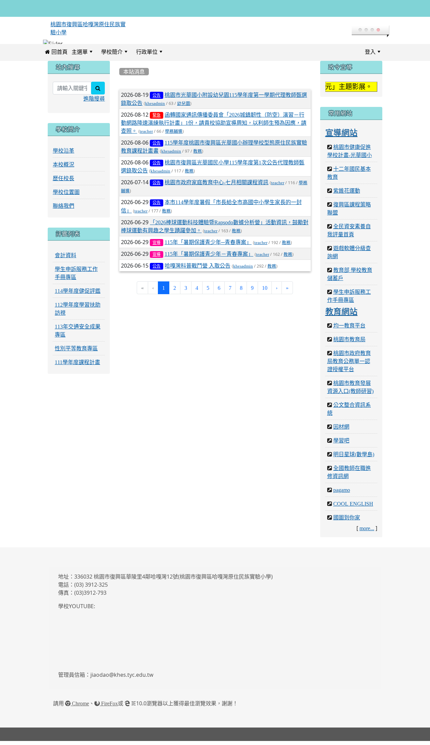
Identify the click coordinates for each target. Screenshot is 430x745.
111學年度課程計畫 (77, 365)
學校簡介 (112, 55)
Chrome (80, 707)
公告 (157, 99)
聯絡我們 (63, 209)
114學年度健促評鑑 (77, 294)
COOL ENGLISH (353, 507)
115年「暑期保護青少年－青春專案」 (209, 257)
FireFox (109, 707)
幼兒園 (183, 107)
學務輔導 (173, 135)
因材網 (341, 430)
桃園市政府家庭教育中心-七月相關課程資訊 (216, 186)
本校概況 (63, 168)
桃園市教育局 (349, 343)
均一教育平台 (349, 329)
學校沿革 (63, 154)
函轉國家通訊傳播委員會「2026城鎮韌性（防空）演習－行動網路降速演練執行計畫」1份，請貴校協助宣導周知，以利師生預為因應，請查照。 (213, 126)
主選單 (80, 55)
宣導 (157, 246)
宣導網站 (341, 136)
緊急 (157, 119)
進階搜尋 (94, 102)
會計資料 (65, 259)
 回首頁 (56, 55)
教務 (197, 155)
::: (172, 55)
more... (366, 532)
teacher (146, 135)
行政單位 (147, 55)
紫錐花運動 (346, 194)
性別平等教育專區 (76, 352)
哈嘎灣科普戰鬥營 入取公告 (197, 269)
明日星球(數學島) (353, 458)
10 (264, 292)
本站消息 (134, 75)
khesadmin (155, 107)
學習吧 (341, 444)
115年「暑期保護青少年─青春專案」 (208, 245)
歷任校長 (63, 182)
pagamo (341, 494)
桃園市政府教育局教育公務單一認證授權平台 (349, 365)
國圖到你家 (346, 521)
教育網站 (341, 315)
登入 (370, 55)
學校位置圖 (66, 195)
